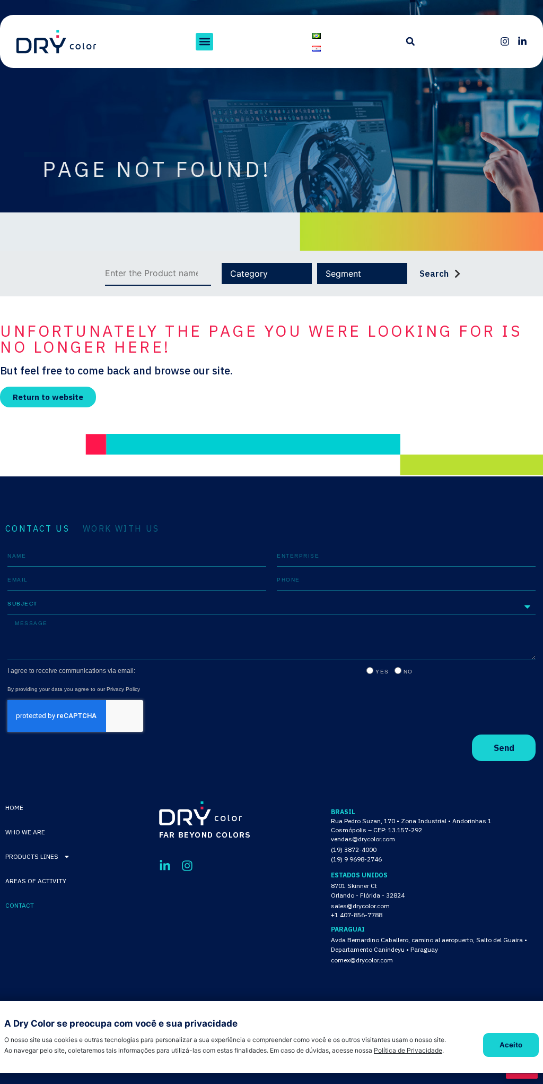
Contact (19, 905)
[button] (204, 41)
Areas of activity (35, 881)
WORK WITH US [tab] (121, 528)
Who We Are (25, 832)
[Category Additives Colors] (267, 273)
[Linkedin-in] (522, 41)
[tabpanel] (271, 653)
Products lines (31, 856)
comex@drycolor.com (362, 960)
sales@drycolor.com (360, 906)
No (408, 672)
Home (14, 808)
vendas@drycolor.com (363, 839)
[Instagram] (505, 41)
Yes (382, 672)
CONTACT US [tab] (37, 528)
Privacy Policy (123, 689)
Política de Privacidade (408, 1050)
